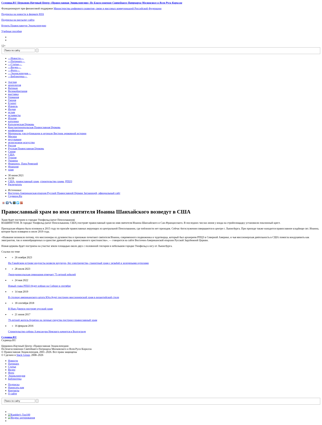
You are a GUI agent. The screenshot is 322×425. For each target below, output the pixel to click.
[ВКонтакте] (7, 203)
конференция (15, 130)
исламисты (14, 115)
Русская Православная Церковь (26, 148)
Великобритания (17, 91)
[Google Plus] (21, 203)
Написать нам (16, 387)
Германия (13, 97)
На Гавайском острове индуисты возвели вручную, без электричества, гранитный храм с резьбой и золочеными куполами (78, 263)
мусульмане (14, 139)
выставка (13, 94)
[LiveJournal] (11, 203)
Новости (13, 360)
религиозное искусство (21, 142)
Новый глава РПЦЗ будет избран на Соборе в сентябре (39, 285)
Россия (12, 145)
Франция (13, 166)
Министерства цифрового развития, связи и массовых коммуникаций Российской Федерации (108, 8)
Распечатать (15, 184)
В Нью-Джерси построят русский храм (30, 308)
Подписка (13, 384)
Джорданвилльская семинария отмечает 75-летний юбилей (42, 274)
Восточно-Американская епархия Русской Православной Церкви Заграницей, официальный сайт (64, 193)
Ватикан (13, 88)
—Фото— (13, 70)
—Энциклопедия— (19, 73)
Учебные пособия (11, 31)
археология (14, 85)
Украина (13, 160)
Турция (12, 157)
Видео (11, 369)
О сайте (12, 393)
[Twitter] (18, 203)
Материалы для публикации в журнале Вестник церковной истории (47, 133)
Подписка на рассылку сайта (17, 19)
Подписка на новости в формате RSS (22, 14)
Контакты (13, 390)
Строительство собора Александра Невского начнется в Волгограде (47, 331)
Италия (12, 118)
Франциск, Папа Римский (23, 163)
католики (13, 121)
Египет (12, 103)
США (11, 154)
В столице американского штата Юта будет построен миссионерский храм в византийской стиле (63, 297)
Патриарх (13, 363)
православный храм (27, 181)
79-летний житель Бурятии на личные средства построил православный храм (52, 320)
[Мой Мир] (14, 203)
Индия (12, 109)
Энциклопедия (16, 375)
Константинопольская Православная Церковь (34, 127)
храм (11, 169)
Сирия (11, 151)
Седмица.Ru (15, 196)
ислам (11, 112)
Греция (12, 100)
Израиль (13, 106)
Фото (11, 372)
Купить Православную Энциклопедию (23, 25)
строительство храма (52, 181)
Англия (12, 82)
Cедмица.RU (9, 337)
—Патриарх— (16, 61)
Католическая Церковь (21, 124)
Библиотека (14, 378)
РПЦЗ (68, 181)
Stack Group (23, 355)
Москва (12, 136)
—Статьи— (14, 64)
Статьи (12, 366)
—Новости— (15, 58)
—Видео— (14, 67)
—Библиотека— (17, 76)
